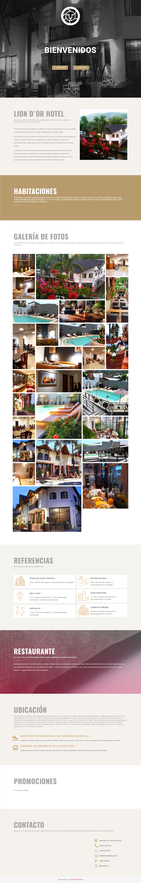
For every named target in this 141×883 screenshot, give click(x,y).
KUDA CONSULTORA (76, 880)
